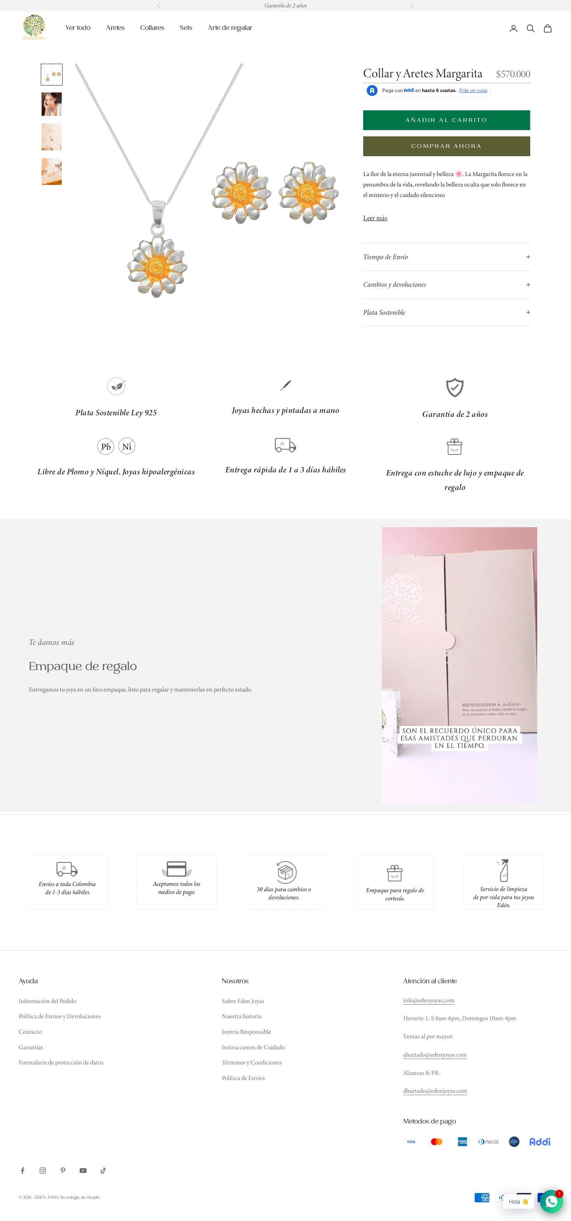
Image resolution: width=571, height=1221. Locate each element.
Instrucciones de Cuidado (253, 1047)
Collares (152, 28)
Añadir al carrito (447, 120)
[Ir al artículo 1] (52, 74)
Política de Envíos (243, 1077)
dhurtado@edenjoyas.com (435, 1090)
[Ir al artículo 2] (52, 104)
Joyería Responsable (246, 1031)
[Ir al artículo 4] (52, 171)
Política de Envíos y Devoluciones (60, 1016)
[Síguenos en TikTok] (103, 1170)
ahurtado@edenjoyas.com (435, 1054)
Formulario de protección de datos (61, 1062)
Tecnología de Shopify (80, 1197)
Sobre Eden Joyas (243, 1000)
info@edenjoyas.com (428, 1000)
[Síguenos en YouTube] (83, 1170)
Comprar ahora (446, 146)
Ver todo (78, 28)
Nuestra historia (241, 1016)
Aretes (115, 28)
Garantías (31, 1047)
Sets (186, 28)
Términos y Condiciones (252, 1062)
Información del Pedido (47, 1000)
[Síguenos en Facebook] (22, 1170)
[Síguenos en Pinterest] (63, 1170)
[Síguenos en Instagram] (43, 1170)
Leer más (375, 218)
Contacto (30, 1031)
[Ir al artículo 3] (52, 137)
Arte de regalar (230, 28)
